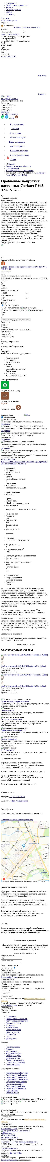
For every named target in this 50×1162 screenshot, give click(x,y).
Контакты (10, 14)
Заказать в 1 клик (8, 409)
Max (8, 96)
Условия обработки (9, 977)
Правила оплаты (13, 1032)
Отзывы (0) (21, 464)
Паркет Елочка (12, 1090)
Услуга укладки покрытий (17, 1021)
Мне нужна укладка (9, 1010)
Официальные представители (13, 730)
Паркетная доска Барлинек (17, 1073)
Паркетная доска (13, 1047)
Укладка (9, 7)
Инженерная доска (13, 1056)
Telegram (41, 94)
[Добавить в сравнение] (25, 657)
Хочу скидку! (7, 1008)
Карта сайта (11, 1034)
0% (11, 305)
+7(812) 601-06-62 (8, 56)
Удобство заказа (7, 750)
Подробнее (5, 424)
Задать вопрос (7, 201)
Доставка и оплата (13, 1023)
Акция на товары (13, 1064)
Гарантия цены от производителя (15, 701)
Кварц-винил (11, 1051)
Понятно (5, 1155)
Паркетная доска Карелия (16, 1075)
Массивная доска (13, 1058)
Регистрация (12, 20)
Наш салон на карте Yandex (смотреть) (17, 820)
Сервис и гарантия (9, 739)
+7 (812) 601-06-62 (17, 797)
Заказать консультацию (25, 644)
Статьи (9, 12)
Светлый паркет (12, 1093)
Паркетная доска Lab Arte (16, 1077)
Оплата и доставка (13, 10)
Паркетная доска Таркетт (16, 1082)
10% (15, 310)
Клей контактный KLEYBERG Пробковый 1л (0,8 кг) (23, 666)
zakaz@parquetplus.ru (9, 99)
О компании (11, 3)
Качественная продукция (11, 719)
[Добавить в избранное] (25, 660)
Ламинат (9, 1049)
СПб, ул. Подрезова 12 (10, 34)
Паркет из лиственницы (16, 1088)
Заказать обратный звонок (12, 101)
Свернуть (5, 351)
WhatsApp (42, 75)
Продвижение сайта (9, 1148)
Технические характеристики (13, 462)
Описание (30, 462)
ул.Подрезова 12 (7, 1133)
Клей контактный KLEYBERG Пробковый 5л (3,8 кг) (23, 686)
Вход (3, 20)
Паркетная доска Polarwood (17, 1079)
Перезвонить (6, 1124)
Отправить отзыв (8, 979)
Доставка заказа (7, 710)
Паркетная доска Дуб (14, 1084)
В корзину (5, 327)
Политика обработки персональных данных (19, 1142)
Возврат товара (12, 1027)
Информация (9, 417)
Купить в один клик (9, 673)
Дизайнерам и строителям (16, 5)
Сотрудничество (23, 276)
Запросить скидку (8, 276)
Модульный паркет (14, 1053)
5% (12, 308)
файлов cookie (16, 1153)
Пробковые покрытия (15, 1060)
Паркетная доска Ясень (15, 1086)
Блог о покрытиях (13, 1030)
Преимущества (41, 462)
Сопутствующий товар (15, 1062)
